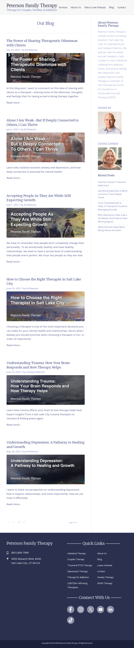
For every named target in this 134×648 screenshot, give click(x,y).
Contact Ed (104, 107)
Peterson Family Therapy (30, 543)
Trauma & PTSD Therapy (79, 565)
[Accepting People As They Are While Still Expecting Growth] (46, 223)
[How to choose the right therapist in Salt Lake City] (46, 306)
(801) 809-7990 (20, 552)
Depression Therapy (77, 571)
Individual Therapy (76, 553)
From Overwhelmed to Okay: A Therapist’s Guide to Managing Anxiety (112, 206)
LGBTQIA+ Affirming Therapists (77, 585)
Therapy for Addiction (78, 577)
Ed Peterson (31, 49)
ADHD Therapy (104, 583)
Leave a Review (104, 565)
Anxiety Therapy (105, 577)
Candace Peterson (35, 371)
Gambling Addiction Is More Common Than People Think (112, 194)
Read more (13, 102)
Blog (99, 559)
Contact (101, 571)
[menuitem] (63, 7)
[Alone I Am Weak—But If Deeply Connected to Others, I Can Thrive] (46, 147)
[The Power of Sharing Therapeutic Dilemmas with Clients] (46, 68)
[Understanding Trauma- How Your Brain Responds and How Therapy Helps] (46, 390)
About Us (102, 553)
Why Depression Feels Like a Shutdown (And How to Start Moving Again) (112, 218)
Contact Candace (108, 143)
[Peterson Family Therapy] (32, 7)
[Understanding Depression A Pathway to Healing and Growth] (46, 469)
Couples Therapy (75, 559)
